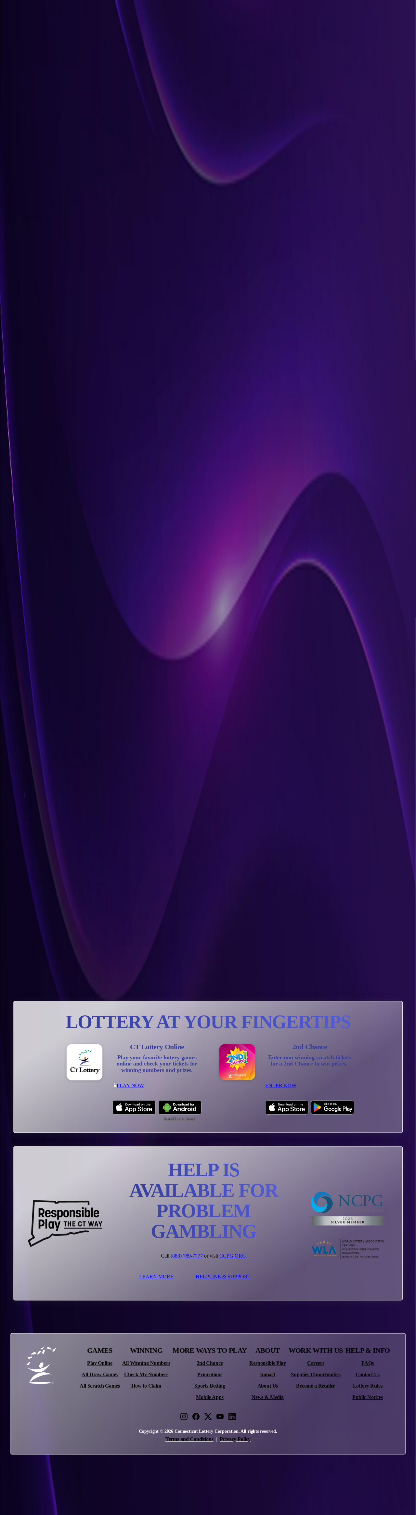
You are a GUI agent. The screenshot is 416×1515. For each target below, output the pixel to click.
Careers (315, 1363)
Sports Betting (209, 1386)
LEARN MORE (156, 1276)
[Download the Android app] (180, 1107)
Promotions (209, 1374)
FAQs (367, 1363)
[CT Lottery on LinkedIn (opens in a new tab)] (232, 1416)
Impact (267, 1374)
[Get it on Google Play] (332, 1107)
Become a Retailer (315, 1386)
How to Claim (146, 1386)
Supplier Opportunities (315, 1374)
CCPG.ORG (232, 1256)
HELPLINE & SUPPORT (223, 1276)
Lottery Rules (368, 1386)
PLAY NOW (130, 1085)
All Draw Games (100, 1374)
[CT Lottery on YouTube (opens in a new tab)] (220, 1416)
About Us (267, 1386)
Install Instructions (179, 1119)
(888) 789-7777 (187, 1256)
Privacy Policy (235, 1439)
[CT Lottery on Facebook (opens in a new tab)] (196, 1416)
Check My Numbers (146, 1374)
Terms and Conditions (189, 1439)
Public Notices (367, 1397)
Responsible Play (267, 1363)
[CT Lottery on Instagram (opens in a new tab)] (184, 1416)
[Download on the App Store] (134, 1107)
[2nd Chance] (237, 1062)
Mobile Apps (209, 1397)
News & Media (268, 1397)
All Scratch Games (100, 1386)
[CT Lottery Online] (84, 1062)
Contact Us (368, 1374)
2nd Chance (210, 1363)
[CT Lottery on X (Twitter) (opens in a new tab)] (208, 1416)
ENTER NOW (280, 1085)
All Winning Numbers (146, 1363)
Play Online (99, 1363)
